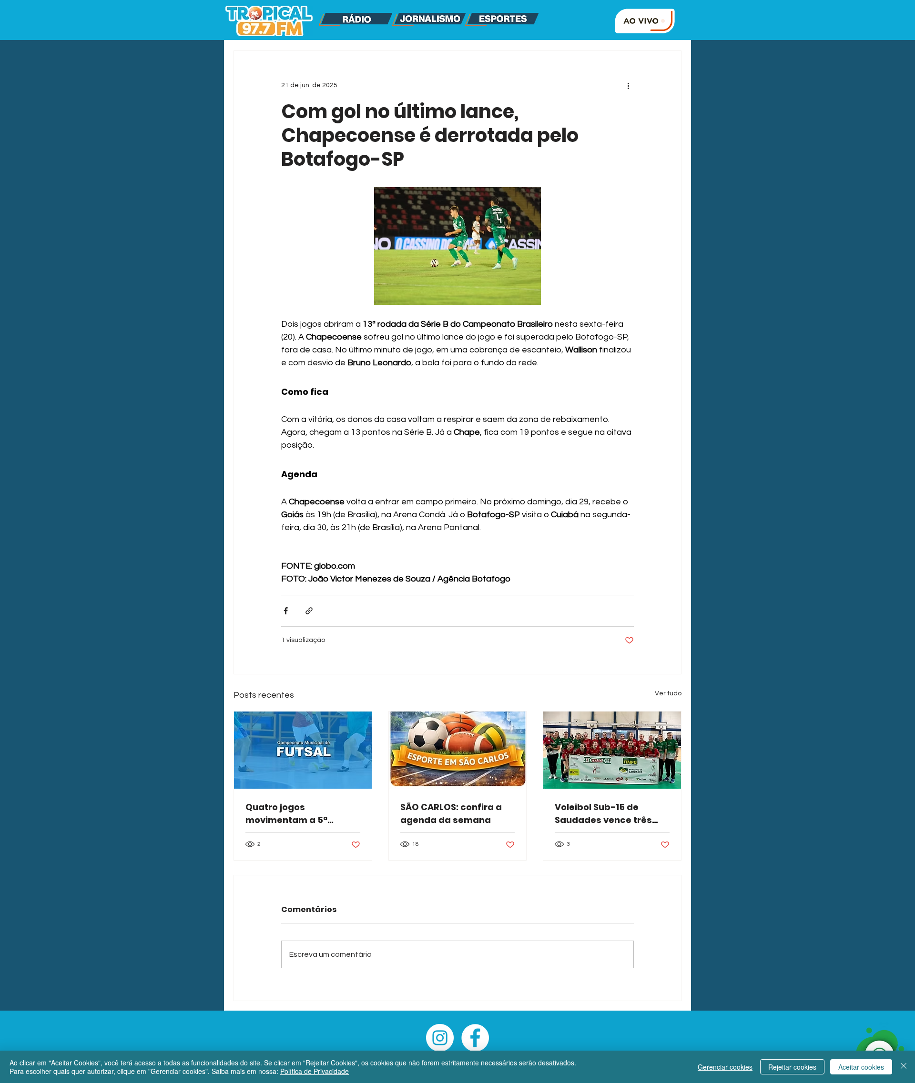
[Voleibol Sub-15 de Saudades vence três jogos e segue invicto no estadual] (612, 750)
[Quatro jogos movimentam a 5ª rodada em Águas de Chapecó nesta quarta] (303, 750)
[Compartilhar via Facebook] (285, 610)
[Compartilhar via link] (309, 610)
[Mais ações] (628, 85)
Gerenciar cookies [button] (725, 1067)
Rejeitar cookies (792, 1067)
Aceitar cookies (861, 1067)
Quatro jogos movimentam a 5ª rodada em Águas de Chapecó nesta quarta (297, 813)
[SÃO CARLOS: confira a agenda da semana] (458, 750)
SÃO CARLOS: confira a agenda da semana (451, 813)
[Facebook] (475, 1038)
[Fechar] (903, 1066)
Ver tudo (668, 693)
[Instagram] (440, 1038)
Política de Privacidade (314, 1071)
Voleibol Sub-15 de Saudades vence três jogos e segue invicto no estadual (609, 813)
